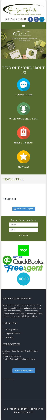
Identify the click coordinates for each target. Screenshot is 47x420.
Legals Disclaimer (13, 334)
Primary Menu (23, 26)
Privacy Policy (12, 329)
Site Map (9, 338)
